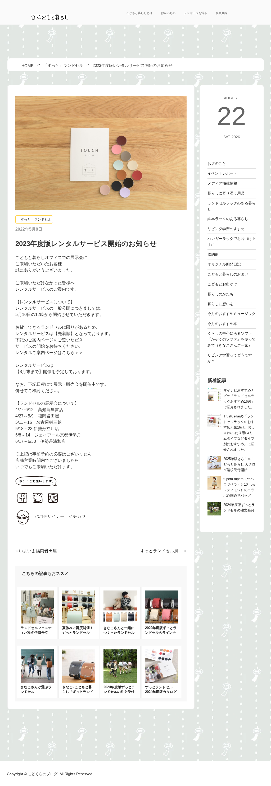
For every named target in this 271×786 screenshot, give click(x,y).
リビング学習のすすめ (226, 229)
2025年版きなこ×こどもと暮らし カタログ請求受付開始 (239, 464)
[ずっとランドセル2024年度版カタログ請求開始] (161, 681)
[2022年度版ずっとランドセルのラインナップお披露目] (161, 622)
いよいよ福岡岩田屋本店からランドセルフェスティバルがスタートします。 (40, 550)
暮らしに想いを (220, 304)
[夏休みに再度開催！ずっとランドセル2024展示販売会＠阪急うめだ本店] (79, 622)
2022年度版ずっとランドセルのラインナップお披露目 (161, 632)
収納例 (213, 254)
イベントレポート (222, 173)
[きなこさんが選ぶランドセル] (37, 681)
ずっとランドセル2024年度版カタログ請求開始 (161, 692)
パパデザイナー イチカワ (60, 516)
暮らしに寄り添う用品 (226, 193)
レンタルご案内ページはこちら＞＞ (49, 352)
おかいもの (168, 13)
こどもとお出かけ (222, 284)
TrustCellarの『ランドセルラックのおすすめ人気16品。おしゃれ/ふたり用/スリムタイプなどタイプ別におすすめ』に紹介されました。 (239, 433)
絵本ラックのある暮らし (227, 219)
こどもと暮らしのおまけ (227, 274)
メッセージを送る (195, 13)
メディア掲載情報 (222, 183)
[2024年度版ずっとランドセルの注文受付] (120, 681)
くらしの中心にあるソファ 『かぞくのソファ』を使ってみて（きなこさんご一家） (231, 339)
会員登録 (221, 13)
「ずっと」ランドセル (34, 219)
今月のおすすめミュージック (231, 313)
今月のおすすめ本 (222, 324)
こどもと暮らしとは (139, 13)
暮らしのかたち (220, 294)
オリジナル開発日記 (224, 264)
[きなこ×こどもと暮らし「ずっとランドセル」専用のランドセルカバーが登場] (79, 681)
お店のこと (216, 163)
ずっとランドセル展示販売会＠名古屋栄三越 (161, 550)
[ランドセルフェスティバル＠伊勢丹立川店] (37, 622)
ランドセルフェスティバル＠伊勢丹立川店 (36, 632)
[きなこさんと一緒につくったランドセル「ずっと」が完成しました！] (120, 622)
